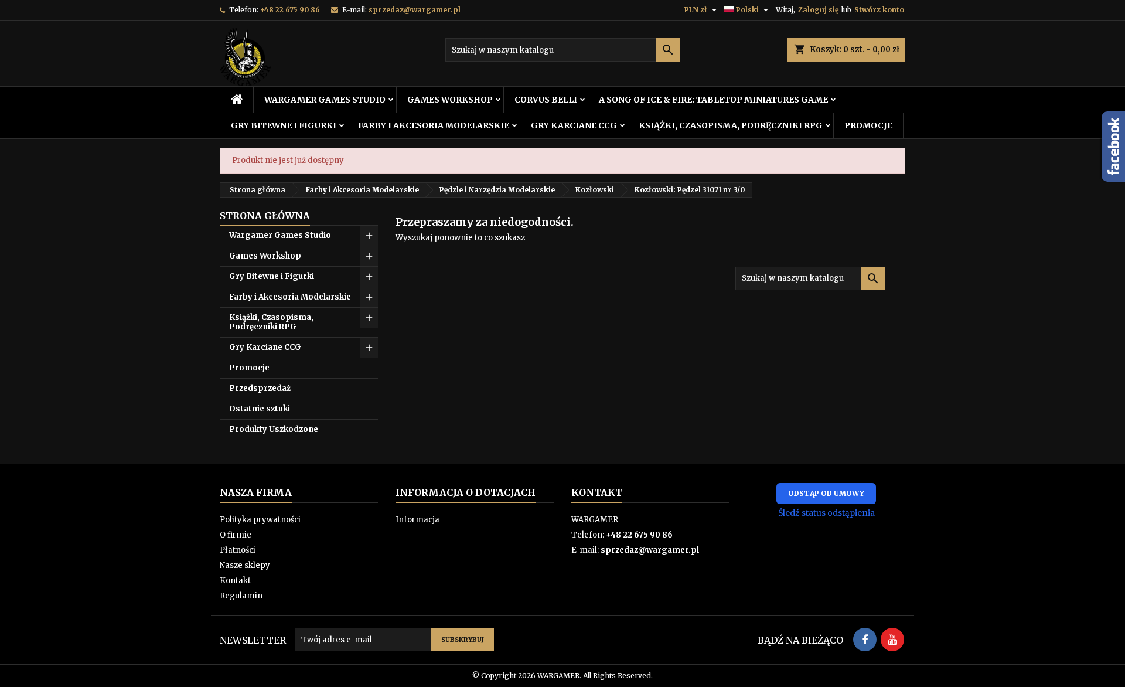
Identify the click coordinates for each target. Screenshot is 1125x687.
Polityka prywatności (260, 520)
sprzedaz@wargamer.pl (415, 9)
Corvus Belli (545, 99)
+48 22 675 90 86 (290, 9)
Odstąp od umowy (826, 493)
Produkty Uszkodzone (273, 429)
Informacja (417, 520)
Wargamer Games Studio (325, 99)
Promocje (868, 125)
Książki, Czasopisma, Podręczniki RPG (731, 125)
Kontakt (235, 581)
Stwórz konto (879, 9)
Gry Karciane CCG (574, 125)
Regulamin (241, 596)
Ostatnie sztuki (259, 409)
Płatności (237, 550)
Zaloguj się (818, 9)
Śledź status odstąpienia (826, 513)
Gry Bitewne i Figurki (283, 125)
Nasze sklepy (245, 565)
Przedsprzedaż (260, 388)
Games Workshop (450, 99)
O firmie (235, 535)
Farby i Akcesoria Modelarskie (433, 125)
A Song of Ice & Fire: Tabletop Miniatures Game (713, 99)
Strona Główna (265, 216)
